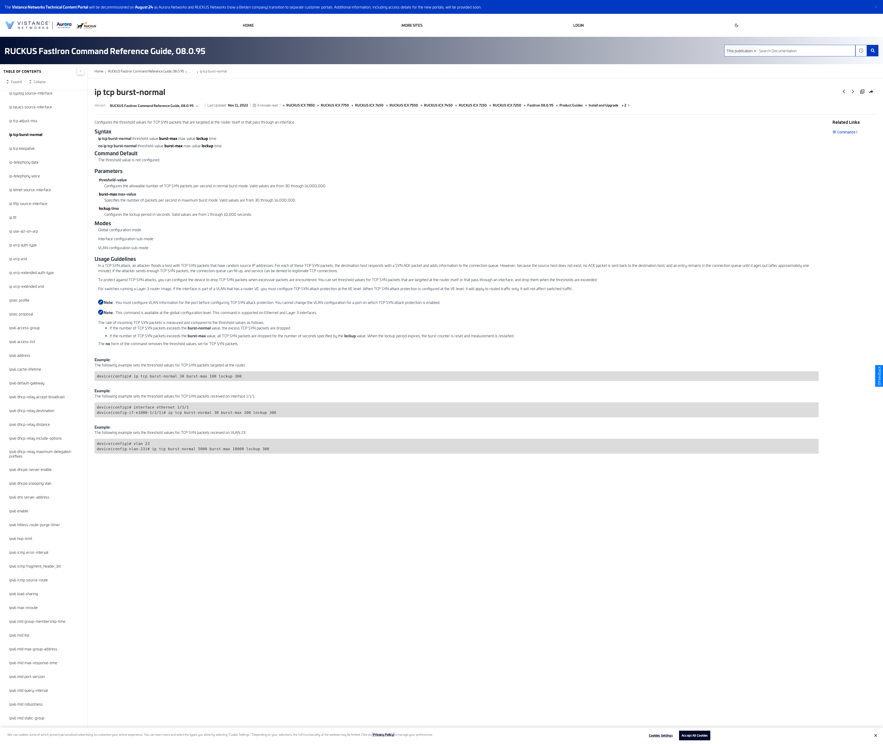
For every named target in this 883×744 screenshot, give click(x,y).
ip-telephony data (23, 161)
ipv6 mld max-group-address (33, 648)
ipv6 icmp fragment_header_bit (35, 565)
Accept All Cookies (695, 735)
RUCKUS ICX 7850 (300, 105)
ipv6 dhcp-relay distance (29, 424)
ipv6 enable (18, 510)
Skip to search (52, 5)
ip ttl (12, 217)
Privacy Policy (383, 734)
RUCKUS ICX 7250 (507, 105)
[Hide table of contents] (80, 71)
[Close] (876, 735)
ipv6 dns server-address (29, 496)
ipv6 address (19, 355)
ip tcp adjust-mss (23, 120)
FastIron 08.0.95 (540, 105)
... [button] (190, 71)
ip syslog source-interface (30, 92)
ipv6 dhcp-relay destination (31, 410)
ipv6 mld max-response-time (33, 662)
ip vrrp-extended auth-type (31, 272)
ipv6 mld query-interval (28, 690)
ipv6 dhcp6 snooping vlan (30, 483)
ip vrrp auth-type (23, 244)
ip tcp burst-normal (25, 134)
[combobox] (789, 50)
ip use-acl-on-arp (23, 231)
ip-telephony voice (24, 175)
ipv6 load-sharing (23, 593)
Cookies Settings (661, 735)
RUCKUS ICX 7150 (473, 105)
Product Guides (571, 105)
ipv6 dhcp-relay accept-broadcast (37, 396)
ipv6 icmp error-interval (28, 552)
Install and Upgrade (603, 105)
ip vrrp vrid (18, 258)
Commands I (847, 132)
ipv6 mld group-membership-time (37, 621)
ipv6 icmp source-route (28, 579)
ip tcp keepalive (22, 148)
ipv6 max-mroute (23, 607)
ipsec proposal (21, 313)
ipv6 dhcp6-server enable (30, 469)
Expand (16, 82)
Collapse (40, 82)
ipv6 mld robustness (26, 704)
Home (248, 25)
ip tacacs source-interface (30, 106)
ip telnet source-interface (30, 189)
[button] (876, 7)
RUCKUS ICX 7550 (404, 105)
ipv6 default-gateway (26, 382)
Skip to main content (19, 5)
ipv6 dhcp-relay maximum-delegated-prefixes (40, 453)
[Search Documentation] (872, 50)
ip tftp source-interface (28, 203)
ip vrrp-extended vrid (26, 286)
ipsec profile (19, 300)
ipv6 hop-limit (20, 538)
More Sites (411, 25)
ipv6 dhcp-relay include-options (35, 438)
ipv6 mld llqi (19, 634)
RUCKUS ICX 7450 (438, 105)
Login (578, 25)
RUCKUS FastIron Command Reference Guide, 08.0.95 (146, 71)
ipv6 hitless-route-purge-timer (34, 524)
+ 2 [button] (624, 105)
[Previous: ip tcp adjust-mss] (844, 91)
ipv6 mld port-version (27, 676)
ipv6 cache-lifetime (25, 369)
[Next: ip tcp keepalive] (853, 91)
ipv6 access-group (24, 327)
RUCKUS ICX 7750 (335, 105)
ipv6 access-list (22, 341)
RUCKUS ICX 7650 (369, 105)
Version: (100, 105)
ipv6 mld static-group (26, 717)
